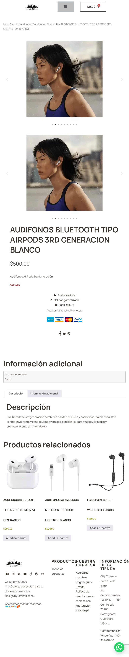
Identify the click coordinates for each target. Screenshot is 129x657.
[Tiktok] (31, 574)
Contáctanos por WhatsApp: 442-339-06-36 (110, 635)
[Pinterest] (37, 574)
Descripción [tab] (16, 393)
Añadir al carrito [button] (16, 538)
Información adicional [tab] (44, 393)
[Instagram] (13, 574)
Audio (14, 24)
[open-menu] (65, 6)
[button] (7, 79)
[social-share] (60, 333)
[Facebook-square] (7, 574)
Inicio (6, 24)
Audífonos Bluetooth (46, 24)
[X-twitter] (19, 574)
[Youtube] (25, 574)
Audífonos (26, 24)
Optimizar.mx (26, 596)
